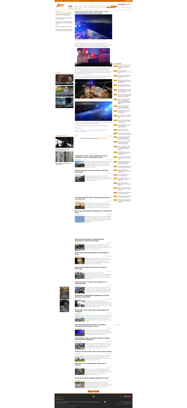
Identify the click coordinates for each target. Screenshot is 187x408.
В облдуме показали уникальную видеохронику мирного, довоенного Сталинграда (124, 81)
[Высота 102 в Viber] (127, 4)
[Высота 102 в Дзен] (124, 4)
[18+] (130, 4)
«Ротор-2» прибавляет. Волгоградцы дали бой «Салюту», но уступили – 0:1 (124, 116)
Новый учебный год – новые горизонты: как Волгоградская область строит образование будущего (64, 22)
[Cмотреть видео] (124, 82)
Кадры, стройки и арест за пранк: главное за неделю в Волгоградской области (124, 188)
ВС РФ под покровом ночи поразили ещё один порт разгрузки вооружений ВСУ (124, 126)
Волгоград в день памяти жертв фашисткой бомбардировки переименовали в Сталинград (124, 138)
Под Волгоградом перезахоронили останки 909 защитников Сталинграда (124, 111)
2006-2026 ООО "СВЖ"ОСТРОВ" (61, 396)
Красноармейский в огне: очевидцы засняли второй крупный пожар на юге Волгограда (124, 90)
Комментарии (109, 159)
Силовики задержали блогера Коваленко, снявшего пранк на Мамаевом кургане (63, 14)
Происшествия (78, 159)
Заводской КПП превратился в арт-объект (64, 26)
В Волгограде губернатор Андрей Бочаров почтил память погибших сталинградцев (124, 121)
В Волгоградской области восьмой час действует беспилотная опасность (124, 179)
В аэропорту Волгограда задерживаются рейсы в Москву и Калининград (124, 171)
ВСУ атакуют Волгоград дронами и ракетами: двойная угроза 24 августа (124, 76)
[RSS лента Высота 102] (130, 396)
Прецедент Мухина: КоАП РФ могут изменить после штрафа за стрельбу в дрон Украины (64, 30)
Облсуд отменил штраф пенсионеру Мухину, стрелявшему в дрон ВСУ (64, 18)
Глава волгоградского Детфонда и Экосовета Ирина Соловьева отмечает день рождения (124, 162)
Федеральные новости (61, 135)
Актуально (58, 72)
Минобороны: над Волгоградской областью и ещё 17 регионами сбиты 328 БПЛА (124, 153)
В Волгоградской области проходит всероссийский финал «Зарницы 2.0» (124, 158)
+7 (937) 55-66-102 (103, 138)
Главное (57, 11)
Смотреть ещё (93, 391)
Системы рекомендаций (60, 399)
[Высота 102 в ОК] (120, 4)
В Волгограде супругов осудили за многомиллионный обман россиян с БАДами (124, 200)
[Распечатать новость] (111, 11)
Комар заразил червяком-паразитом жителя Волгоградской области (124, 184)
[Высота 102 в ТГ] (125, 4)
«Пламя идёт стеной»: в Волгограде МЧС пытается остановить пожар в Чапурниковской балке (124, 95)
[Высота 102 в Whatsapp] (129, 4)
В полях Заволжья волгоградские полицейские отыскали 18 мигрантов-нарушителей (124, 142)
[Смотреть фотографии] (121, 68)
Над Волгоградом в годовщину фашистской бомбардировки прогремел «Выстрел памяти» (123, 107)
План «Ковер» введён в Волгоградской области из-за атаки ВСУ (124, 71)
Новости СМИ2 (93, 153)
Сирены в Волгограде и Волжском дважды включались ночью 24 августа (124, 67)
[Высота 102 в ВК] (118, 4)
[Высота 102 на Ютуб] (122, 4)
